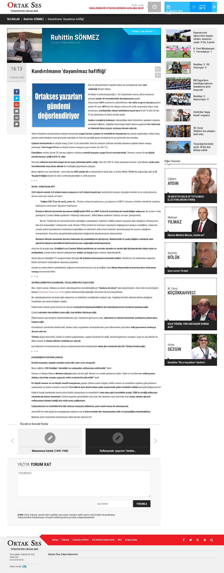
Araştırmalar (131, 539)
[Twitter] (16, 98)
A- (158, 75)
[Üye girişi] (204, 540)
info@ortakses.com (70, 42)
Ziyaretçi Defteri (80, 539)
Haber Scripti (16, 566)
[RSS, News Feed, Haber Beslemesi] (197, 540)
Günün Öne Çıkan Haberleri (63, 554)
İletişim (65, 539)
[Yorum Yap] (16, 124)
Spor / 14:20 (116, 6)
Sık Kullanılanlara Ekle (103, 539)
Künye (55, 539)
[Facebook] (16, 92)
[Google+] (16, 105)
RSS (120, 539)
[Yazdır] (16, 117)
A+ (158, 69)
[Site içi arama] (211, 540)
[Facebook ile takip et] (183, 540)
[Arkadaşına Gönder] (16, 111)
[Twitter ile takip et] (190, 540)
